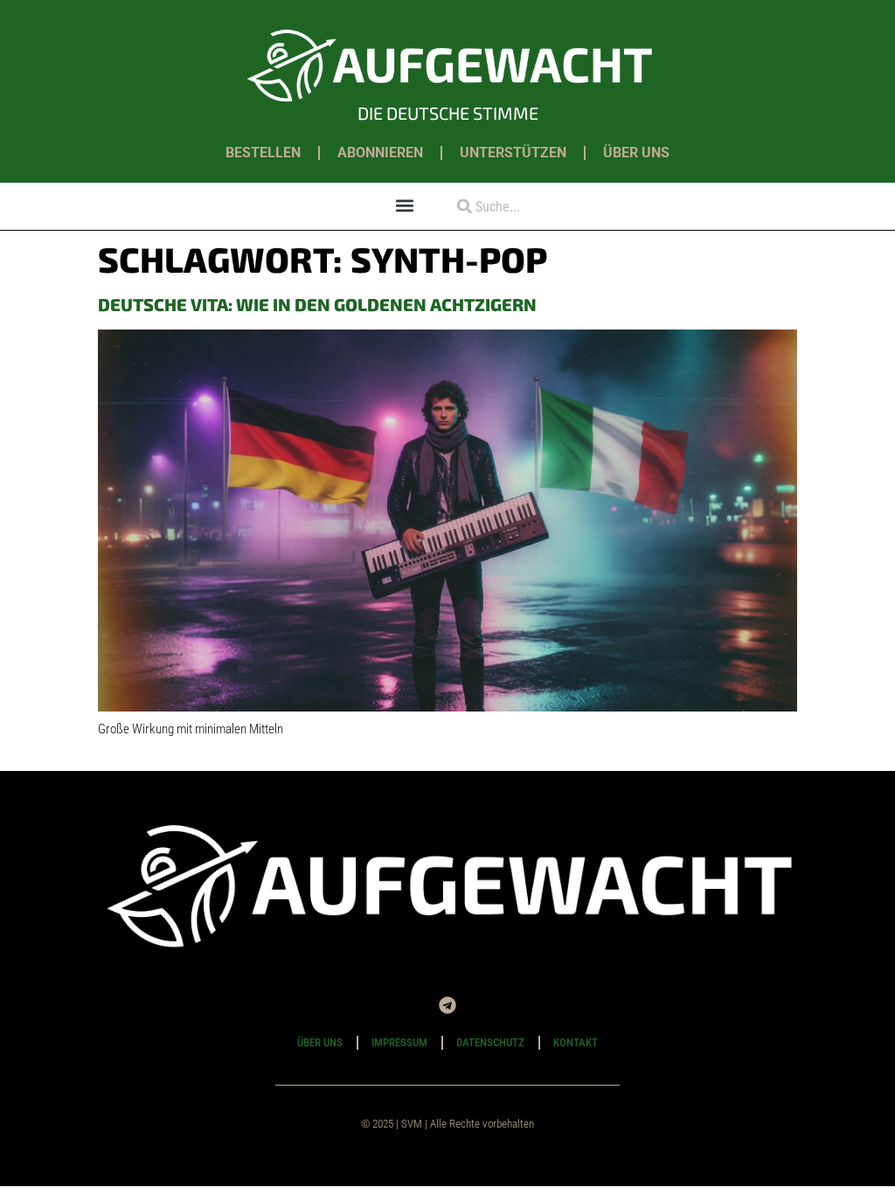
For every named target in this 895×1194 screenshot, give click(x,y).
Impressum (399, 1042)
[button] (405, 205)
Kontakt (575, 1042)
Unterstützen (513, 152)
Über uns (636, 152)
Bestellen (263, 152)
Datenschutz (490, 1042)
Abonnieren (380, 152)
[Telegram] (447, 1005)
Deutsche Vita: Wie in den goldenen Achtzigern (317, 304)
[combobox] (532, 206)
